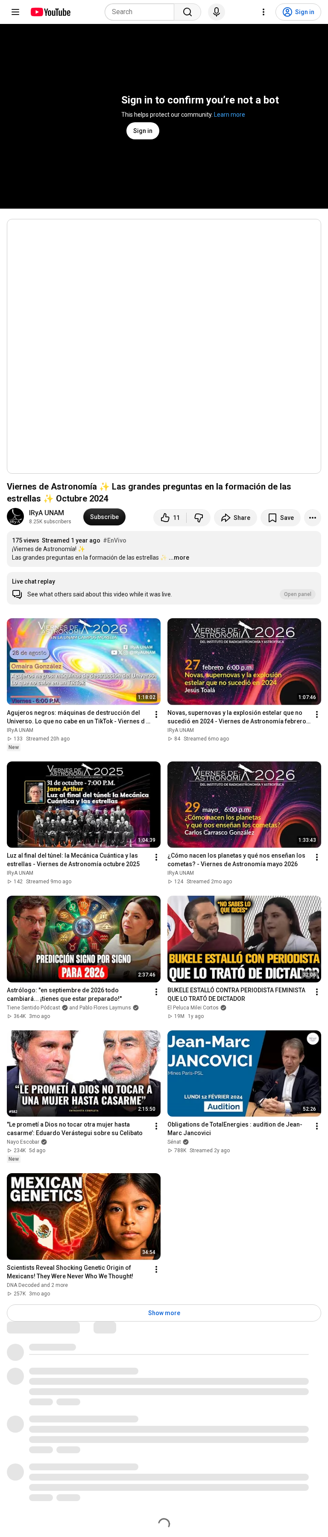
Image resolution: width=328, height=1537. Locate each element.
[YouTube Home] (50, 12)
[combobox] (142, 12)
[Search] (187, 12)
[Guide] (15, 12)
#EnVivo (114, 540)
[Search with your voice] (216, 12)
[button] (164, 588)
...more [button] (179, 557)
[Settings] (263, 12)
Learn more (229, 114)
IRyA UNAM (46, 513)
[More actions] (312, 517)
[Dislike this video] (199, 517)
